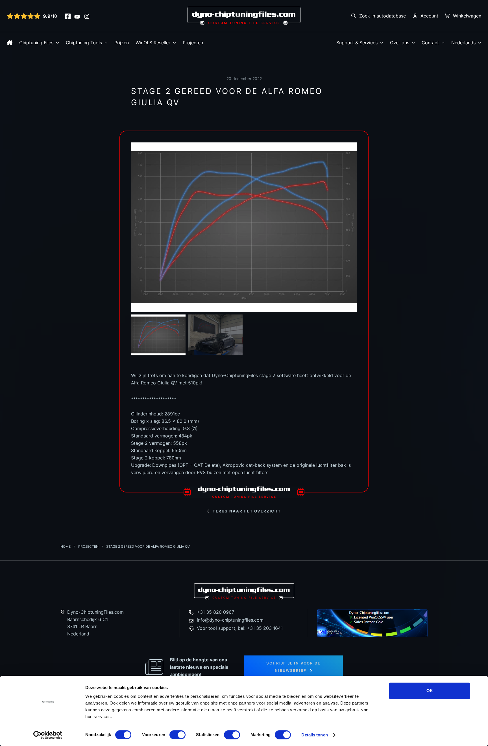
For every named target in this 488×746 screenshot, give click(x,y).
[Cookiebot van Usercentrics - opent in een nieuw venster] (48, 735)
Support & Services (357, 42)
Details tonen (314, 734)
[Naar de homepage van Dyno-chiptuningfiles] (244, 15)
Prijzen (121, 42)
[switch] (177, 734)
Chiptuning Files (36, 42)
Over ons (399, 42)
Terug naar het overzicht (247, 511)
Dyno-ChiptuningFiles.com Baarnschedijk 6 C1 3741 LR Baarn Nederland (95, 623)
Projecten (193, 42)
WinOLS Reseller (153, 42)
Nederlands (463, 42)
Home (65, 546)
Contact (430, 42)
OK (429, 690)
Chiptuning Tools (84, 42)
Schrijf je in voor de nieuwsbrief (293, 667)
